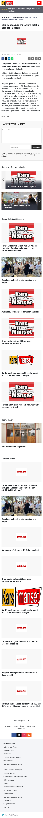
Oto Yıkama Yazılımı (10, 790)
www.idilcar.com (9, 744)
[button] (32, 58)
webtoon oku (8, 761)
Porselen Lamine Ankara (12, 757)
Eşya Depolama (9, 750)
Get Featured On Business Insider (15, 777)
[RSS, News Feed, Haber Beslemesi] (29, 735)
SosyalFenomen (9, 804)
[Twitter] (6, 58)
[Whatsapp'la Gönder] (12, 58)
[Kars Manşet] (7, 3)
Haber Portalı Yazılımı (11, 815)
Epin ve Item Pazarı (10, 747)
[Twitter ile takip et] (19, 735)
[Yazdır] (29, 58)
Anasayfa (7, 17)
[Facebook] (3, 58)
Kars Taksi (7, 800)
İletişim (22, 726)
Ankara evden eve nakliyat (13, 770)
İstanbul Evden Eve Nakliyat (13, 787)
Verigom (6, 783)
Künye (16, 726)
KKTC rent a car (9, 780)
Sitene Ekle (21, 729)
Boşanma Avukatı (9, 773)
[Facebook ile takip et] (14, 735)
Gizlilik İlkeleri (31, 726)
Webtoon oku (8, 794)
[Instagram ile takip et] (24, 735)
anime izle (7, 754)
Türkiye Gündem (18, 17)
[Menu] (39, 3)
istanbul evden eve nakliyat (13, 764)
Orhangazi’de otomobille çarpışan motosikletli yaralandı (24, 10)
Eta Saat (6, 807)
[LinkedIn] (9, 58)
